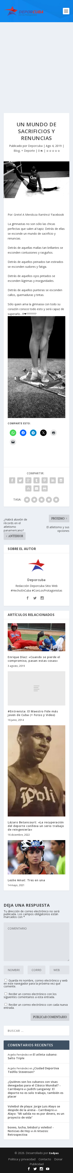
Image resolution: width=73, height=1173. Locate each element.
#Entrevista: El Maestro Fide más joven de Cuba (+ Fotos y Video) (33, 713)
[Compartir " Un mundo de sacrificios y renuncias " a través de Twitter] (20, 480)
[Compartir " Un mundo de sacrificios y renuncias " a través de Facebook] (12, 480)
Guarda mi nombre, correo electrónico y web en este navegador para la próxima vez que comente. (36, 983)
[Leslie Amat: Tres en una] (36, 857)
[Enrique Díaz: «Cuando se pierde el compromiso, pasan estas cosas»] (36, 637)
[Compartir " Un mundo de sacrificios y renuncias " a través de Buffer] (61, 480)
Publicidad (37, 1164)
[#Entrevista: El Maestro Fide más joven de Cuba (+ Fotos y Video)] (36, 688)
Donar (58, 1159)
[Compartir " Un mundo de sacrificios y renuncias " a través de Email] (36, 488)
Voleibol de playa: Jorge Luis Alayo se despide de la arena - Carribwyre (34, 1108)
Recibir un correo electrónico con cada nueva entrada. (36, 1006)
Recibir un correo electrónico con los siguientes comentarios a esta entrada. (30, 995)
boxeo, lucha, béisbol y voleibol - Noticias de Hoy (31, 1129)
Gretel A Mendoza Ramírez (31, 214)
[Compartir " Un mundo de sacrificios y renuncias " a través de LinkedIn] (53, 480)
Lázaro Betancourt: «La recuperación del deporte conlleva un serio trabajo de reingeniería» (36, 825)
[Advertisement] (36, 60)
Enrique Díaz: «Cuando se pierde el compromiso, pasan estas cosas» (34, 659)
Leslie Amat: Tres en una (26, 880)
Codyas (54, 1153)
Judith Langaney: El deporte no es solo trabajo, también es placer (35, 1092)
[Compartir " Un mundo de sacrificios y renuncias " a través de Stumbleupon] (28, 488)
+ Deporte (28, 151)
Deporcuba (35, 146)
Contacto (45, 1159)
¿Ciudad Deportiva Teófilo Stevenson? (33, 1070)
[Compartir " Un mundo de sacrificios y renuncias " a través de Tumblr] (36, 480)
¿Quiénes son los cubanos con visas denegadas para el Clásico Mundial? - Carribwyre (34, 1085)
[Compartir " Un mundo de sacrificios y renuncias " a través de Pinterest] (45, 480)
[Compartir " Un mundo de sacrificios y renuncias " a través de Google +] (28, 480)
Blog (17, 151)
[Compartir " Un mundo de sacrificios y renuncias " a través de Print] (45, 488)
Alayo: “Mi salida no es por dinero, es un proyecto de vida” (36, 1115)
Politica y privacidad (21, 1159)
